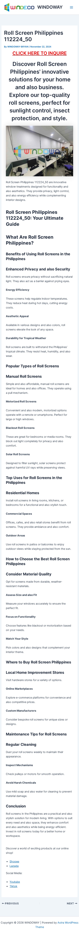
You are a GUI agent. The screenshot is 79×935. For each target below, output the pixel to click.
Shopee (14, 861)
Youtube (15, 881)
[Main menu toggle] (71, 7)
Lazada (14, 866)
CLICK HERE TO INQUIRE (39, 53)
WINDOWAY (50, 7)
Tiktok (13, 886)
